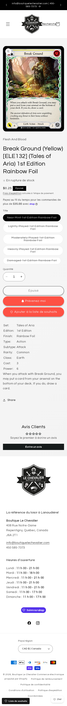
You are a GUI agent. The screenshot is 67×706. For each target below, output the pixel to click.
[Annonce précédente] (6, 5)
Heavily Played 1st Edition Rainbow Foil (33, 251)
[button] (8, 24)
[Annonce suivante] (60, 5)
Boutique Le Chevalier (24, 674)
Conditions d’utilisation (21, 690)
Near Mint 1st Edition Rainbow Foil (34, 218)
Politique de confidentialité (35, 685)
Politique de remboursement (46, 679)
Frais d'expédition (12, 193)
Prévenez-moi (35, 301)
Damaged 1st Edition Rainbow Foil (34, 261)
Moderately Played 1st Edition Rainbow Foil (35, 240)
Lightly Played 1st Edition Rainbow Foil (33, 229)
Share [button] (11, 400)
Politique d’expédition (50, 690)
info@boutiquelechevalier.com (28, 542)
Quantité (8, 269)
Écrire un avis (33, 447)
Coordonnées (35, 696)
